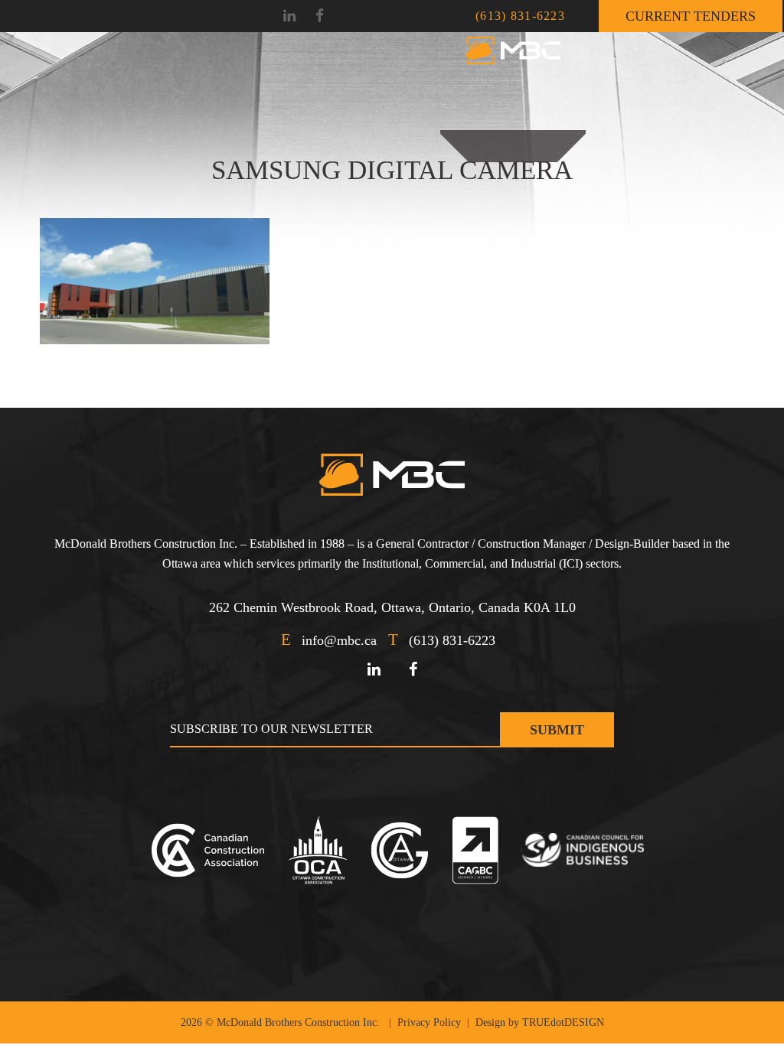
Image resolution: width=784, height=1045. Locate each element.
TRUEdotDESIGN (563, 1022)
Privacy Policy (429, 1022)
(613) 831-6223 (520, 15)
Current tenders (691, 16)
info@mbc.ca (339, 640)
